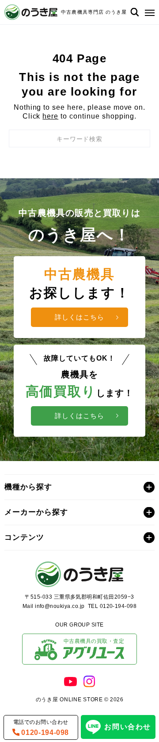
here (50, 116)
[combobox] (79, 138)
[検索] (134, 12)
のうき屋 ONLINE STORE (69, 699)
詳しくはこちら (79, 317)
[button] (148, 12)
